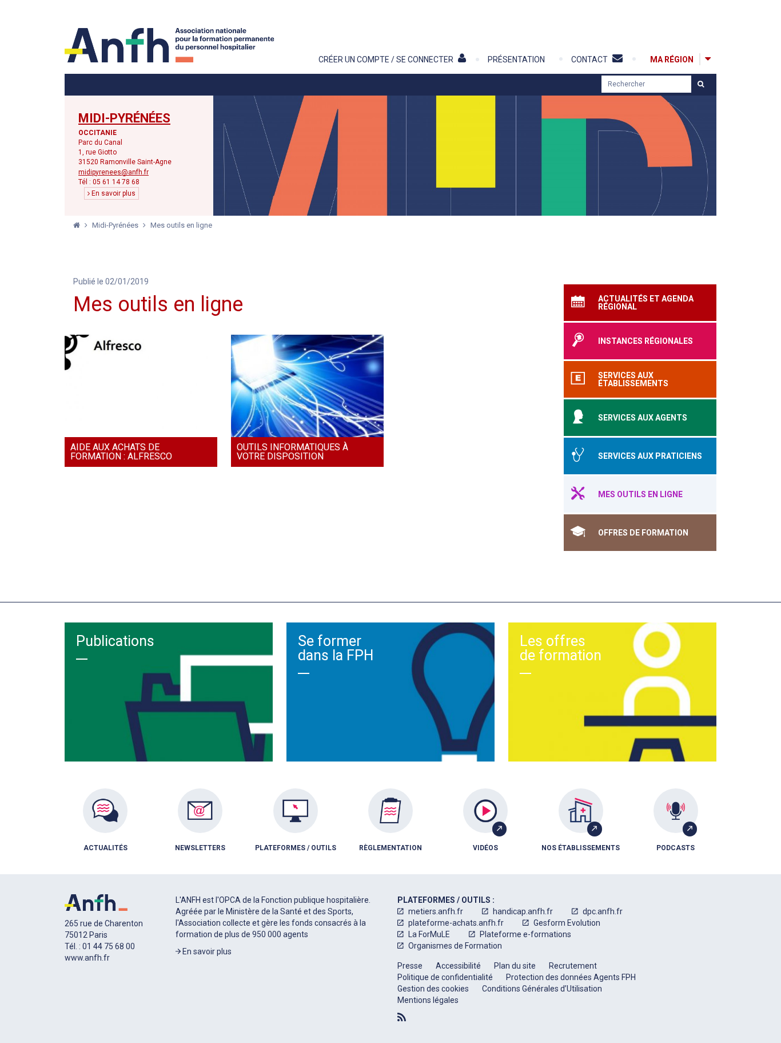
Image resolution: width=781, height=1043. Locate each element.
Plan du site (515, 965)
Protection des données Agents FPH (571, 977)
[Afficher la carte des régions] (707, 59)
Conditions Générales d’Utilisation (542, 988)
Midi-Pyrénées (124, 118)
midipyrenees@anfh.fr (113, 172)
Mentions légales (428, 1000)
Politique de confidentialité (445, 977)
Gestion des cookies (433, 988)
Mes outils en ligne (181, 225)
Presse (410, 965)
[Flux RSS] (401, 1017)
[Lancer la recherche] (700, 84)
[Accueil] (171, 45)
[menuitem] (105, 828)
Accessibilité (458, 965)
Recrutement (573, 965)
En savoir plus (113, 193)
